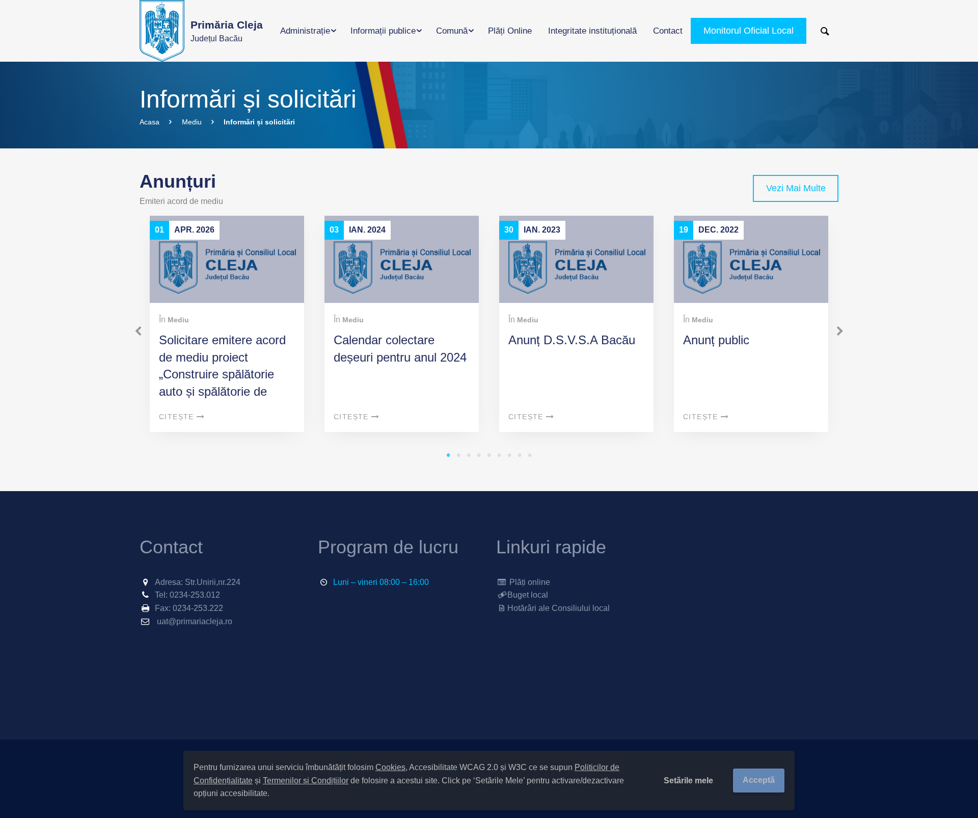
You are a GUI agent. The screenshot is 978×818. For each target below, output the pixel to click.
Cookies (390, 767)
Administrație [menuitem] (305, 31)
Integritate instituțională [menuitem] (592, 31)
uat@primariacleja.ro (194, 621)
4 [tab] (479, 455)
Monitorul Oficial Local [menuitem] (748, 30)
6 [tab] (499, 455)
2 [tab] (458, 455)
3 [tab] (469, 455)
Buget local (527, 595)
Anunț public (716, 340)
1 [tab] (448, 455)
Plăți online (528, 582)
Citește (176, 417)
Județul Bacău (227, 31)
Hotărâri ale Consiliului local (558, 608)
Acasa (149, 122)
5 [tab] (489, 455)
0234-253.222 (198, 608)
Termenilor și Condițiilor (305, 780)
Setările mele (688, 780)
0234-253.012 (195, 595)
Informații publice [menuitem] (383, 31)
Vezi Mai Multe (796, 188)
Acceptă (759, 780)
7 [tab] (509, 455)
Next (840, 331)
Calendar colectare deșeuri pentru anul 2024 (400, 348)
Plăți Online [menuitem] (510, 31)
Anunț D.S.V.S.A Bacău (571, 340)
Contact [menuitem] (668, 31)
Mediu (192, 122)
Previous (138, 331)
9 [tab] (530, 455)
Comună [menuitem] (452, 31)
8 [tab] (519, 455)
